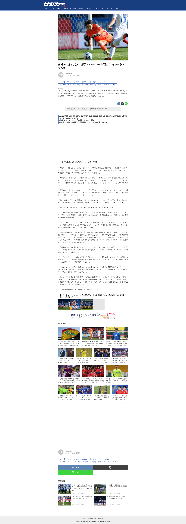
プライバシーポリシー (89, 518)
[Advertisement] (93, 141)
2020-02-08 (68, 74)
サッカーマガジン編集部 (72, 76)
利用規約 (100, 518)
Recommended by (119, 402)
